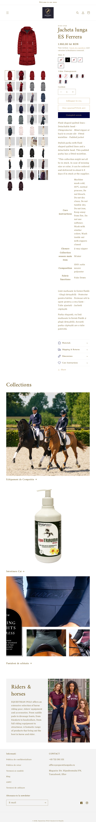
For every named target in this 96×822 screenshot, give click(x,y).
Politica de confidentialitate (19, 759)
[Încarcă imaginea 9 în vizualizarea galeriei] (43, 87)
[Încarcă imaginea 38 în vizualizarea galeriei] (10, 164)
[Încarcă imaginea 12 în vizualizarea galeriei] (32, 98)
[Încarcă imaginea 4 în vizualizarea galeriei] (43, 75)
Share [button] (63, 370)
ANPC (9, 782)
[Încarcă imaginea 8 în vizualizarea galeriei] (32, 87)
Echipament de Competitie (20, 479)
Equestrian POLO (44, 820)
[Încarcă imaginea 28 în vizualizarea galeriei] (43, 131)
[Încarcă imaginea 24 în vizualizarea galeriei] (10, 131)
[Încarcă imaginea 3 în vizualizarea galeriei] (32, 75)
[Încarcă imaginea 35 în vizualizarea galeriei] (21, 153)
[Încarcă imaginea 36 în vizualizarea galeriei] (32, 153)
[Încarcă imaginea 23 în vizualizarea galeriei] (43, 120)
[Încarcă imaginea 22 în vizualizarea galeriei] (32, 120)
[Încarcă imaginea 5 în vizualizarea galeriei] (10, 87)
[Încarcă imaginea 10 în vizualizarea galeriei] (10, 98)
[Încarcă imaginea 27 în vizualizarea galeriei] (32, 131)
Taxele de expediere (77, 48)
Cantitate (61, 87)
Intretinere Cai (14, 571)
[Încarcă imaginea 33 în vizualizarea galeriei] (10, 153)
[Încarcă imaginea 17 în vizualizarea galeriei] (32, 109)
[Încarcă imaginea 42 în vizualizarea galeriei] (10, 175)
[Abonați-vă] (45, 803)
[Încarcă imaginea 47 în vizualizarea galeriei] (10, 186)
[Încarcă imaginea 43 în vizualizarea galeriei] (21, 175)
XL (61, 65)
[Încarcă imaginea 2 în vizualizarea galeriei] (21, 75)
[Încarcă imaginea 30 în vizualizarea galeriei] (21, 142)
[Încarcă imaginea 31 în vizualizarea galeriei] (32, 142)
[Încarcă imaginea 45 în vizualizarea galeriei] (43, 175)
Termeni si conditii (15, 771)
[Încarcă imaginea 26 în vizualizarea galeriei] (21, 131)
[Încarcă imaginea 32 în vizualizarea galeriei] (43, 142)
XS (61, 59)
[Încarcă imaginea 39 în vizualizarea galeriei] (21, 164)
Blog (8, 776)
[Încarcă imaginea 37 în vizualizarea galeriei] (43, 153)
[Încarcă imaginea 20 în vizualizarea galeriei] (10, 120)
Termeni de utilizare (15, 788)
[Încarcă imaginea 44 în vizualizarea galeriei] (32, 175)
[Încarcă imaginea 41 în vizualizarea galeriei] (43, 164)
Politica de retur (13, 765)
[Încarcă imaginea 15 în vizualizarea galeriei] (10, 109)
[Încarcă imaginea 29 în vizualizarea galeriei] (10, 142)
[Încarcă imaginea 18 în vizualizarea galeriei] (43, 109)
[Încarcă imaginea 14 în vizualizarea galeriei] (43, 98)
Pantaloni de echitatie (17, 663)
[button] (7, 13)
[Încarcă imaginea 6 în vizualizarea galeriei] (21, 87)
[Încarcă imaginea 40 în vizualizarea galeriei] (32, 164)
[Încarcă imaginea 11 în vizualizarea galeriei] (21, 98)
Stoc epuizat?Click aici (74, 108)
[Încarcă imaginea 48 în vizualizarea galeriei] (21, 186)
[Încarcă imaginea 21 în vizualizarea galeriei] (21, 120)
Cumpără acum (74, 115)
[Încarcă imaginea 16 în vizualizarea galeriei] (21, 109)
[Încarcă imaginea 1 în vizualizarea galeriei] (10, 75)
